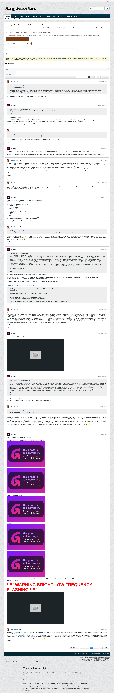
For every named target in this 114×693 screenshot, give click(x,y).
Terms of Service (96, 653)
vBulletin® (101, 658)
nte (11, 105)
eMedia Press (47, 21)
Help (74, 653)
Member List (17, 19)
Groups (28, 16)
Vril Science (61, 16)
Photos (8, 74)
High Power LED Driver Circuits (15, 202)
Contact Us (80, 653)
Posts (8, 69)
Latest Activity (10, 71)
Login (108, 1)
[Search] (108, 8)
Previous (72, 647)
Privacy (88, 653)
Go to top (106, 653)
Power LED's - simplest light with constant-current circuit (21, 285)
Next (106, 647)
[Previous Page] (100, 77)
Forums (7, 16)
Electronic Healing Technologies (30, 54)
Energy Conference (38, 16)
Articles (21, 16)
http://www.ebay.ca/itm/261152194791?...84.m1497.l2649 (29, 635)
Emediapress (51, 16)
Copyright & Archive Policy (51, 662)
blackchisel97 (14, 81)
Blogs (14, 16)
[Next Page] (101, 77)
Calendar (24, 19)
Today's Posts (8, 19)
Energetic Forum (72, 16)
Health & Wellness (17, 54)
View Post (23, 85)
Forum (10, 54)
